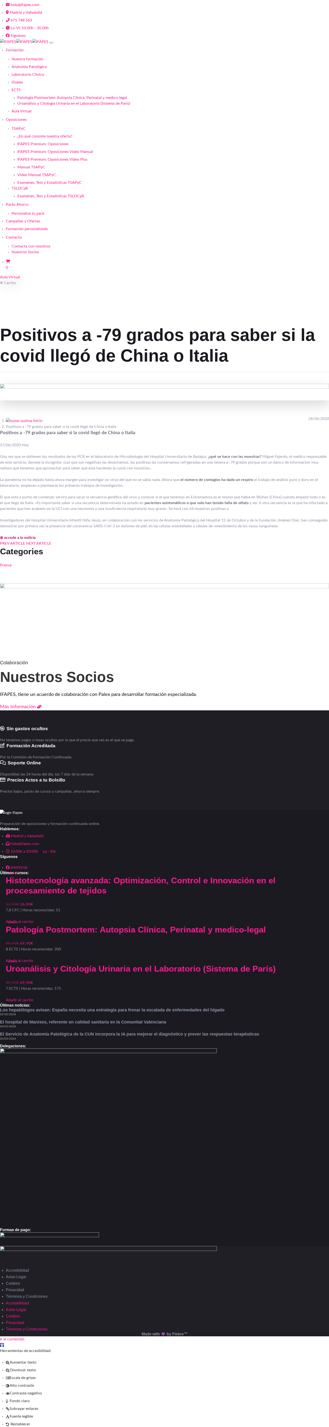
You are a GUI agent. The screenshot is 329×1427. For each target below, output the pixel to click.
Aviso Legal (16, 1277)
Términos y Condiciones (26, 1296)
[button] (2, 1345)
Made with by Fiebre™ (165, 1334)
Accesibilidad (17, 1270)
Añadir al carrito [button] (19, 1000)
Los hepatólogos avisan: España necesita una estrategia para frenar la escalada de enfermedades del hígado (112, 1010)
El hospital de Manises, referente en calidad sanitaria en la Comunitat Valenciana (83, 1022)
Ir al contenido (12, 1339)
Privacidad (15, 1290)
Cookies (13, 1283)
